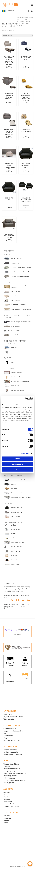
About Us (25, 679)
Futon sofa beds (15, 296)
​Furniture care (14, 538)
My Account (23, 605)
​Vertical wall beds (15, 377)
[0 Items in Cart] (27, 10)
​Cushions (13, 533)
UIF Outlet (7, 799)
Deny (17, 469)
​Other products (15, 560)
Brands (6, 797)
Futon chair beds (15, 300)
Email (17, 604)
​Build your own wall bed (17, 390)
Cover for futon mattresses (18, 304)
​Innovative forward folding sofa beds (21, 272)
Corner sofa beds (15, 326)
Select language (10, 10)
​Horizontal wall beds (16, 372)
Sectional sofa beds (16, 335)
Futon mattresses (15, 291)
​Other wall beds (15, 385)
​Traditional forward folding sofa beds (21, 267)
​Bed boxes (13, 484)
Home (19, 17)
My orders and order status (13, 717)
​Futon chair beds (15, 516)
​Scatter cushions (15, 551)
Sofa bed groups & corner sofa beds (21, 321)
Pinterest (7, 816)
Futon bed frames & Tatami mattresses (18, 287)
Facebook (7, 823)
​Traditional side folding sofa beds (20, 276)
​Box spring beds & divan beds (19, 480)
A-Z (5, 733)
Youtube (7, 820)
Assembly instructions (11, 740)
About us (7, 792)
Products (25, 17)
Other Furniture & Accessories (25, 19)
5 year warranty (9, 771)
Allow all (17, 459)
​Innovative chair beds (16, 512)
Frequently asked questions (13, 731)
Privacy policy (9, 783)
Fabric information (10, 750)
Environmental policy (11, 752)
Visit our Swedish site (11, 806)
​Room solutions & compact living (20, 381)
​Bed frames (14, 488)
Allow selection (17, 464)
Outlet (12, 362)
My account (8, 714)
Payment (17, 635)
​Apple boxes (14, 555)
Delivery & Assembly (10, 664)
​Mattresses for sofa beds (17, 542)
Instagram (7, 818)
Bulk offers (14, 347)
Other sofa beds (15, 263)
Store (5, 794)
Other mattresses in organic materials (21, 309)
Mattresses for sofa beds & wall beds (21, 497)
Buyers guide (8, 735)
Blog (5, 738)
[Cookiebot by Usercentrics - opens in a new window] (25, 398)
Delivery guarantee (11, 776)
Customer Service (24, 664)
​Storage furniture (15, 529)
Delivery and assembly (12, 769)
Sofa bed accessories (16, 546)
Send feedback (9, 804)
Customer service (10, 729)
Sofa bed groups (15, 330)
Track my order (9, 719)
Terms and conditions (10, 680)
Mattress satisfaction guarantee (15, 773)
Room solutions (15, 352)
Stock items (8, 801)
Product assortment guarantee (14, 780)
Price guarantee (9, 778)
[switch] (30, 435)
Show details (25, 453)
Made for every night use (13, 754)
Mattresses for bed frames (18, 493)
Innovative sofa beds (16, 258)
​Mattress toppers (15, 564)
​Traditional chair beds (16, 507)
